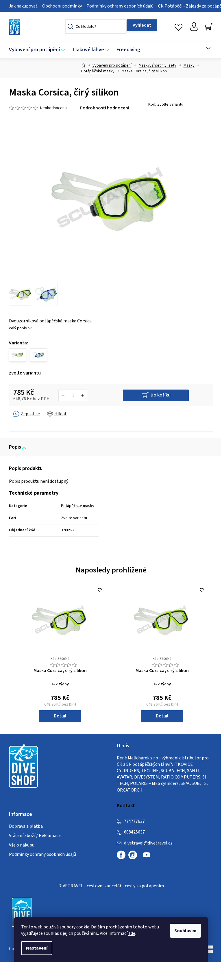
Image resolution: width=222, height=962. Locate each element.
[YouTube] (146, 857)
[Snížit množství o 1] (63, 395)
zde (131, 933)
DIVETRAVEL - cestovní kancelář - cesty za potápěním (111, 886)
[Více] (205, 48)
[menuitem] (39, 49)
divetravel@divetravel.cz (148, 843)
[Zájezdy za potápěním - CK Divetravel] (22, 912)
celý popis (18, 328)
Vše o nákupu (21, 845)
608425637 (134, 832)
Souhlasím (185, 931)
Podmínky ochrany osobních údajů (119, 6)
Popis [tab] (15, 447)
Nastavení (36, 948)
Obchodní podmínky (62, 6)
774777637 (134, 821)
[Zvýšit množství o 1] (82, 395)
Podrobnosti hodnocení (104, 108)
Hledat (142, 25)
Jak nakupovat (23, 6)
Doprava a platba (26, 826)
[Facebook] (121, 855)
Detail (60, 716)
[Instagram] (132, 855)
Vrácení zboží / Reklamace (35, 835)
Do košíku (161, 395)
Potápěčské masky (77, 506)
